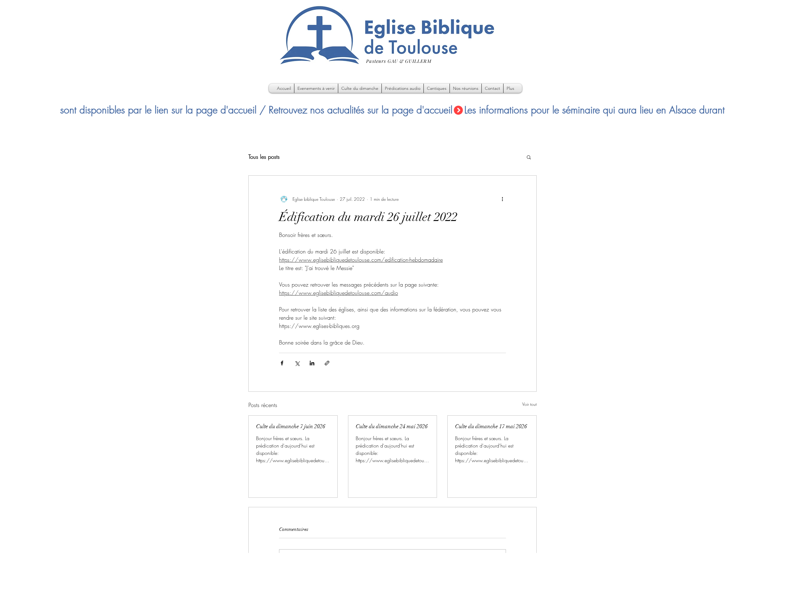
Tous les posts (264, 156)
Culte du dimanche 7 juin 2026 (290, 426)
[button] (529, 156)
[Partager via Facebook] (282, 363)
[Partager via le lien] (327, 363)
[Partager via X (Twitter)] (297, 363)
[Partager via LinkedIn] (312, 363)
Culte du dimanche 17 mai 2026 (491, 426)
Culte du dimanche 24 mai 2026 (392, 426)
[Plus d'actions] (502, 199)
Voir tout (529, 404)
